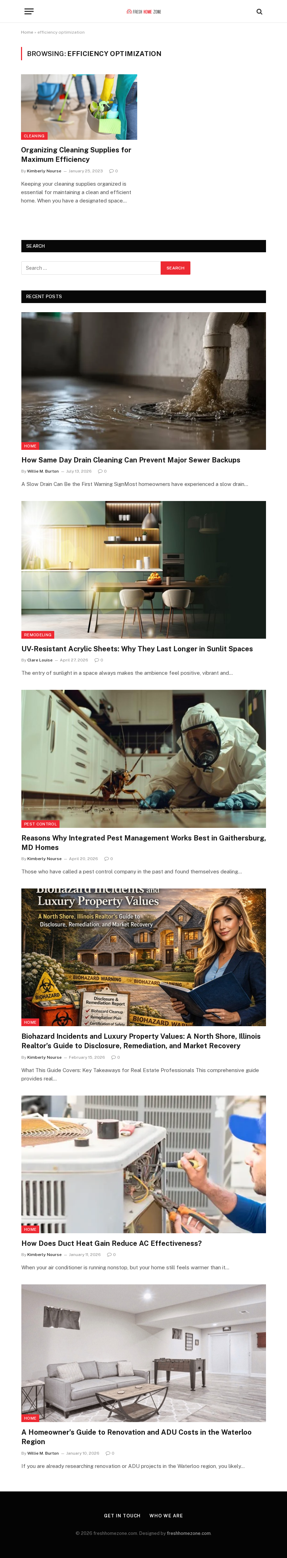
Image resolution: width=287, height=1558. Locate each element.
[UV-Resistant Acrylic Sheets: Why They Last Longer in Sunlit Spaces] (143, 570)
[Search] (258, 11)
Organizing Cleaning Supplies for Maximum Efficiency (76, 155)
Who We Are (166, 1515)
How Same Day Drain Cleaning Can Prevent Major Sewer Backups (130, 460)
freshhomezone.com (189, 1533)
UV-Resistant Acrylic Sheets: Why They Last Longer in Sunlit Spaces (137, 649)
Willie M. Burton (43, 471)
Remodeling (37, 635)
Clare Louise (39, 660)
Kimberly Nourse (44, 171)
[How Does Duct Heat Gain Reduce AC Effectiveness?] (143, 1164)
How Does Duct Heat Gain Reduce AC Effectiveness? (111, 1243)
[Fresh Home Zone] (143, 11)
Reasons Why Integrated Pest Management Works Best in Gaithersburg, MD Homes (143, 843)
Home (27, 32)
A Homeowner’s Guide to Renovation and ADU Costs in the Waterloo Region (136, 1437)
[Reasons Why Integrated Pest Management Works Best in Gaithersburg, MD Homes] (143, 759)
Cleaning (34, 136)
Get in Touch (122, 1515)
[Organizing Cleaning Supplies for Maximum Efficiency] (79, 107)
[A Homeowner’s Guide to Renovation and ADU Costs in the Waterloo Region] (143, 1353)
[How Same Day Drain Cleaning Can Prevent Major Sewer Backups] (143, 381)
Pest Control (40, 824)
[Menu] (29, 11)
